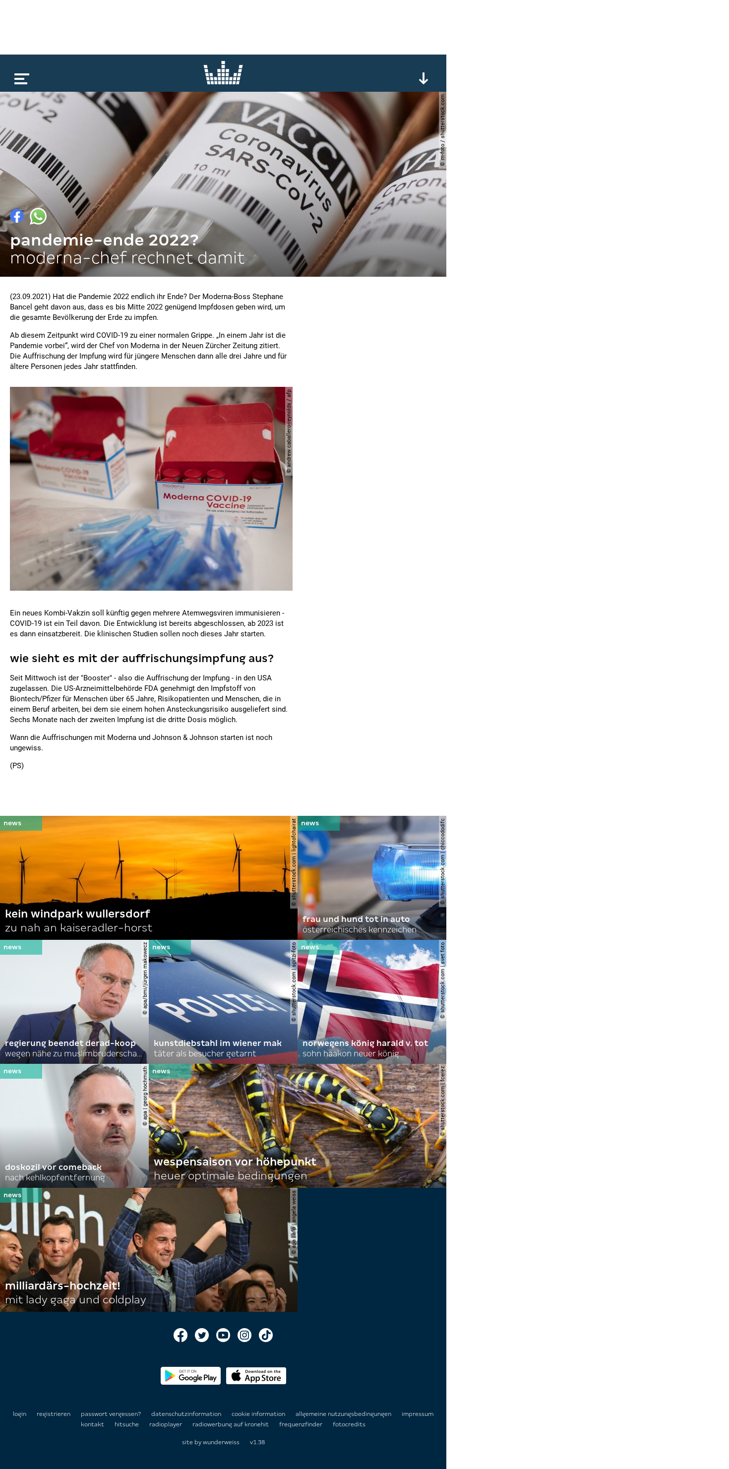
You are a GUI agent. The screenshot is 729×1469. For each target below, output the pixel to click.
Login (19, 1413)
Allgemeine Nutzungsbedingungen (344, 1413)
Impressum (417, 1413)
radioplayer (166, 1424)
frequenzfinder (301, 1424)
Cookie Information (259, 1413)
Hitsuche (127, 1424)
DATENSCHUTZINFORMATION (187, 1413)
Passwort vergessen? (111, 1413)
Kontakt (93, 1424)
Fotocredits (349, 1424)
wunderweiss (221, 1442)
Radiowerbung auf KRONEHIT (231, 1424)
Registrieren (53, 1413)
